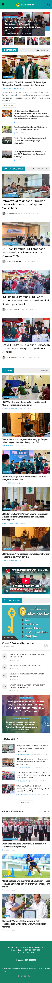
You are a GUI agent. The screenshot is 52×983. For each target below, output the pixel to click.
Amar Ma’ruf (8, 446)
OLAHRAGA (8, 876)
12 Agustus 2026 (25, 408)
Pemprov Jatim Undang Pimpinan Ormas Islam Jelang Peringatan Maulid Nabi (23, 204)
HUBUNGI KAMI (16, 950)
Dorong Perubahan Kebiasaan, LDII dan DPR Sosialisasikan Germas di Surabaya (30, 154)
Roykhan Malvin (15, 261)
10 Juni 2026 (19, 133)
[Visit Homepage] (25, 4)
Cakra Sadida (14, 309)
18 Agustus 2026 (27, 309)
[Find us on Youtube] (25, 976)
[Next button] (47, 28)
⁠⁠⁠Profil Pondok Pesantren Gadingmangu (26, 665)
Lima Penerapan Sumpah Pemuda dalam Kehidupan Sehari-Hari (27, 686)
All (37, 50)
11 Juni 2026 (19, 146)
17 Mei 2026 (19, 160)
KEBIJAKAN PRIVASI (26, 953)
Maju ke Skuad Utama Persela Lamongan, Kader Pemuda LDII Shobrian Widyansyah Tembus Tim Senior (26, 884)
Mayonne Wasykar (11, 483)
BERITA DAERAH (10, 397)
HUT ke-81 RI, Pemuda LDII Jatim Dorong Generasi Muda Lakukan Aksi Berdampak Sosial (25, 300)
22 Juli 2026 (21, 523)
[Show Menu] (3, 4)
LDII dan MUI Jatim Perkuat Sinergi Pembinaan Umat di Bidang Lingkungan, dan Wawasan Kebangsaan (25, 517)
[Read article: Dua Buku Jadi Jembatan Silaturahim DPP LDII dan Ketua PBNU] (7, 129)
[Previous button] (47, 33)
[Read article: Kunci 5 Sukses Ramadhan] (26, 622)
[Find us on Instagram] (29, 976)
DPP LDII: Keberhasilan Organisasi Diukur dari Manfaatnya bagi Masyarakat (30, 140)
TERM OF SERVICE (32, 950)
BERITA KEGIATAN (26, 698)
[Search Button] (48, 4)
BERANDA (12, 947)
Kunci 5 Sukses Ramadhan (18, 643)
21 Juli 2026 (19, 122)
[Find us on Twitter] (22, 976)
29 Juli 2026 (20, 446)
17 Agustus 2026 (29, 357)
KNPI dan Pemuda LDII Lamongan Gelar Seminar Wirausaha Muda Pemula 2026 (23, 252)
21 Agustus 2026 (29, 261)
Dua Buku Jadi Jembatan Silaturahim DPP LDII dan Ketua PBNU (30, 128)
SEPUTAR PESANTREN (21, 718)
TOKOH (46, 811)
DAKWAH (44, 370)
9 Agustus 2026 (27, 89)
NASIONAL (44, 50)
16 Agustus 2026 (9, 850)
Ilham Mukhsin (14, 213)
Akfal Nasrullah (15, 357)
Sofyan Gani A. (9, 523)
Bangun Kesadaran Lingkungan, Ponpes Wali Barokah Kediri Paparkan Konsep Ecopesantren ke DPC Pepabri (21, 726)
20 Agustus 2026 (28, 213)
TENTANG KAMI (25, 947)
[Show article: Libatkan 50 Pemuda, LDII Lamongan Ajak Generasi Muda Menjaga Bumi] (37, 41)
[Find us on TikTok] (32, 976)
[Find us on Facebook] (18, 976)
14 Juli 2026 (23, 560)
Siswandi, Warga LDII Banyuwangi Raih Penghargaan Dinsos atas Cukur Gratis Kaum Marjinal (24, 924)
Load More (26, 802)
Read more (10, 105)
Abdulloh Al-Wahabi (11, 89)
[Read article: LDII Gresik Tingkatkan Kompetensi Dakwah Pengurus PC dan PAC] (26, 462)
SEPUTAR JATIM (42, 169)
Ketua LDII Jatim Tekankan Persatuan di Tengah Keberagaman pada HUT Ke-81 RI (26, 348)
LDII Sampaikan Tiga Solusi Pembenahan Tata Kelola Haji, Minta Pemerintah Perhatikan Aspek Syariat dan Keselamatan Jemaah (31, 115)
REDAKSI (38, 947)
